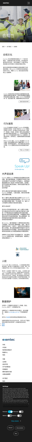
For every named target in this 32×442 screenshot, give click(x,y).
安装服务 (5, 369)
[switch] (21, 411)
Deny (16, 433)
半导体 (4, 347)
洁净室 (4, 362)
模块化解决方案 (7, 372)
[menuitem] (6, 3)
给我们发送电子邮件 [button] (24, 101)
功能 (3, 359)
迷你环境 (5, 364)
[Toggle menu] (28, 3)
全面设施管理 (6, 374)
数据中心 (5, 352)
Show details (15, 421)
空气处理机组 (6, 367)
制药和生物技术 (7, 350)
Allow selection (19, 428)
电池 (3, 355)
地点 (3, 381)
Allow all (10, 427)
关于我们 (9, 46)
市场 (3, 344)
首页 (3, 46)
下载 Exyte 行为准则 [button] (24, 150)
